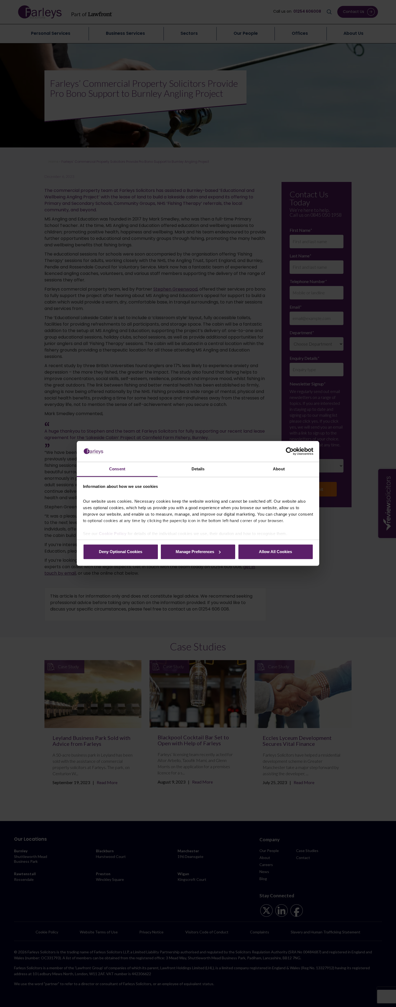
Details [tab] (198, 469)
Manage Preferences (195, 551)
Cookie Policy (113, 534)
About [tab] (279, 469)
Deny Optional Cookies (120, 551)
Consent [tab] (117, 469)
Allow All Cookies (275, 551)
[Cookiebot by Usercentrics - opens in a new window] (289, 451)
